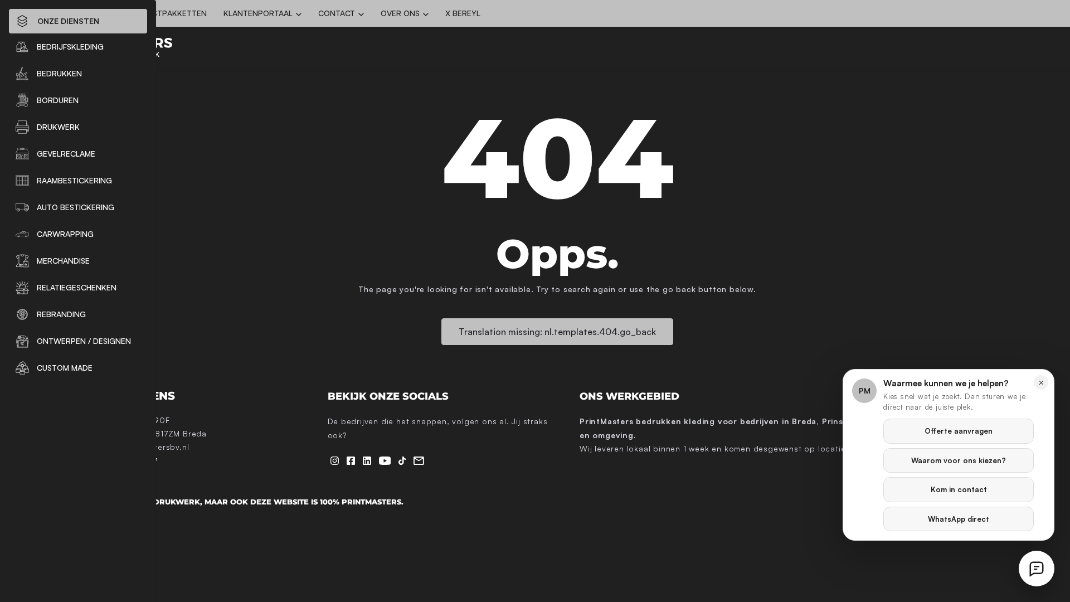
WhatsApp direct (958, 518)
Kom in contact (959, 489)
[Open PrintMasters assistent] (1036, 568)
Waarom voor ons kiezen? (958, 460)
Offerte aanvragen (959, 430)
